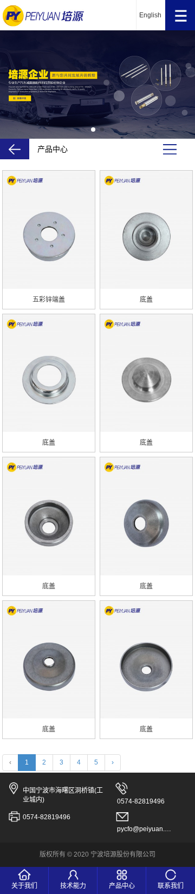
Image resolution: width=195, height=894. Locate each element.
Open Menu (180, 15)
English (150, 15)
